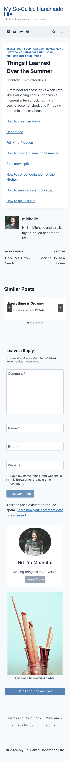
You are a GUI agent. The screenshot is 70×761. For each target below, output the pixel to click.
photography (34, 52)
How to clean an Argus (23, 121)
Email (13, 447)
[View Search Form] (54, 32)
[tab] (28, 323)
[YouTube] (15, 32)
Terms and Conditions (24, 718)
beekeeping (14, 48)
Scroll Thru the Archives (35, 691)
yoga (37, 56)
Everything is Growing (26, 303)
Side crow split (17, 164)
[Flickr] (21, 32)
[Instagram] (8, 32)
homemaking (54, 48)
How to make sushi (20, 201)
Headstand (14, 132)
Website (14, 465)
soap (49, 52)
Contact (52, 725)
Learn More (35, 579)
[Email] (27, 32)
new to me (15, 52)
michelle (15, 80)
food (27, 48)
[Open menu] (62, 31)
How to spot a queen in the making (32, 153)
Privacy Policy (22, 725)
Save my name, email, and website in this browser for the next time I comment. (36, 479)
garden (38, 48)
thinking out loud (19, 56)
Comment (16, 374)
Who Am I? (54, 718)
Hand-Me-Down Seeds (17, 257)
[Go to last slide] (9, 308)
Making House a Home (52, 257)
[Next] (60, 308)
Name (14, 428)
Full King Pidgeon (19, 143)
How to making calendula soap (29, 190)
